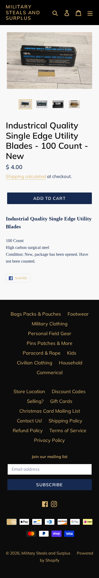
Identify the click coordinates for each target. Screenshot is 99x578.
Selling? (35, 401)
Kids (71, 353)
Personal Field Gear (49, 333)
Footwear (78, 314)
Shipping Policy (65, 421)
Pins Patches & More (49, 343)
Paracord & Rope (41, 353)
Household (70, 363)
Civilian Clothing (34, 363)
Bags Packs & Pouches (36, 314)
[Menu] (90, 12)
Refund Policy (28, 430)
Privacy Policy (49, 440)
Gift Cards (61, 401)
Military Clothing (50, 324)
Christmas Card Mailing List (49, 411)
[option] (25, 105)
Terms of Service (67, 430)
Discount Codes (69, 391)
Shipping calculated (26, 176)
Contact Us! (29, 421)
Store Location (29, 391)
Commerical (50, 372)
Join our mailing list (49, 456)
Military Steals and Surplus (23, 12)
